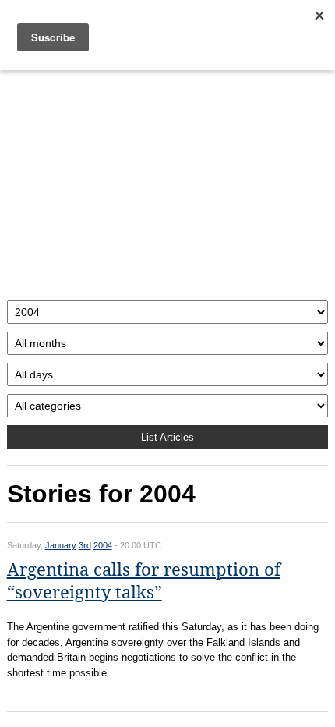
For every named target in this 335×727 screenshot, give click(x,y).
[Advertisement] (168, 181)
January (60, 545)
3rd (85, 545)
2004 (102, 545)
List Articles (167, 437)
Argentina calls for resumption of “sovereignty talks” (143, 581)
